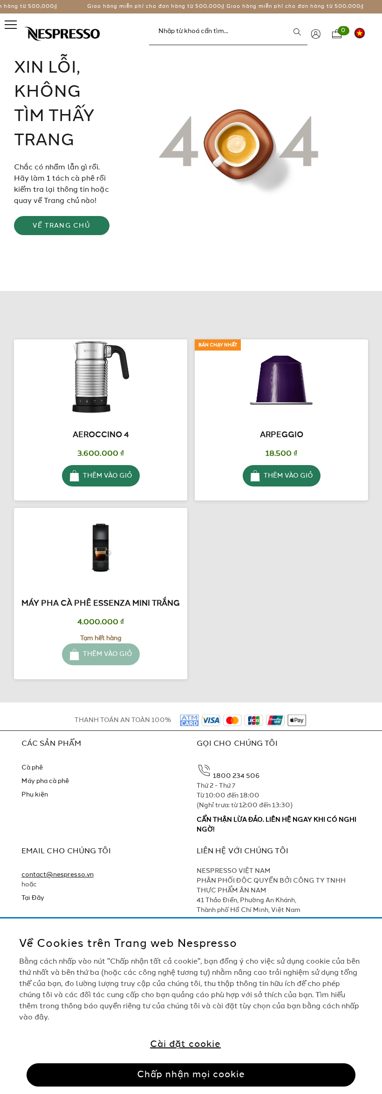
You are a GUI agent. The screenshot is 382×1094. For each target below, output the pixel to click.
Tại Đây (32, 898)
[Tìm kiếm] (297, 32)
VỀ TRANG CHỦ (61, 226)
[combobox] (228, 31)
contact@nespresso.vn (57, 874)
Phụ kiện (34, 794)
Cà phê (32, 767)
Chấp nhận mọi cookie (191, 1075)
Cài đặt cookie (185, 1044)
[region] (191, 1006)
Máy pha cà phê (45, 781)
